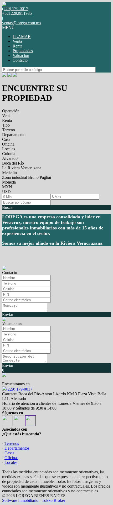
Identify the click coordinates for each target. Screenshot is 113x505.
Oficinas (11, 457)
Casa (6, 139)
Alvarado (10, 158)
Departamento (13, 134)
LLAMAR (22, 36)
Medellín (9, 172)
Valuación (21, 55)
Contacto (20, 60)
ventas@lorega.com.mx (21, 23)
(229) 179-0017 (19, 389)
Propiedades (23, 51)
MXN (7, 187)
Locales (8, 149)
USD (6, 191)
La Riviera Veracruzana (21, 168)
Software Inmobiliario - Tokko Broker (33, 500)
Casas (9, 453)
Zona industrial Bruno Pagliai (26, 177)
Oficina (8, 144)
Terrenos (11, 443)
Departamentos (16, 448)
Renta (17, 46)
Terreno (8, 130)
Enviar (7, 314)
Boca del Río (13, 163)
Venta (17, 41)
